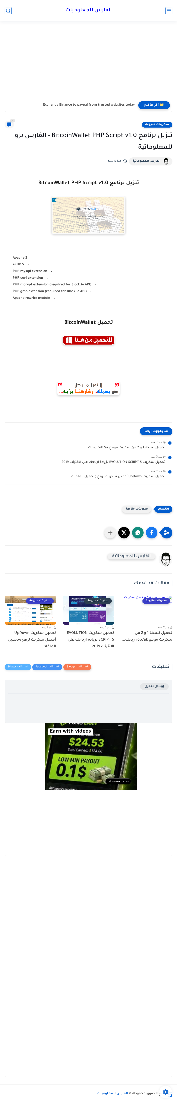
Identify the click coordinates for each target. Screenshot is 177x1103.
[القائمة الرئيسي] (168, 10)
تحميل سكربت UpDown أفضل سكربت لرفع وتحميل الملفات (118, 477)
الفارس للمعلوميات (88, 10)
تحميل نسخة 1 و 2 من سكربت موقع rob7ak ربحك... (125, 448)
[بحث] (8, 10)
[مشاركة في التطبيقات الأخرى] (110, 532)
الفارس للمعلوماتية (146, 161)
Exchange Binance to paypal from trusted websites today (89, 105)
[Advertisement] (88, 63)
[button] (151, 532)
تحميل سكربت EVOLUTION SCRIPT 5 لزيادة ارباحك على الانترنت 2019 (113, 462)
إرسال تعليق (154, 686)
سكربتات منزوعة (157, 124)
